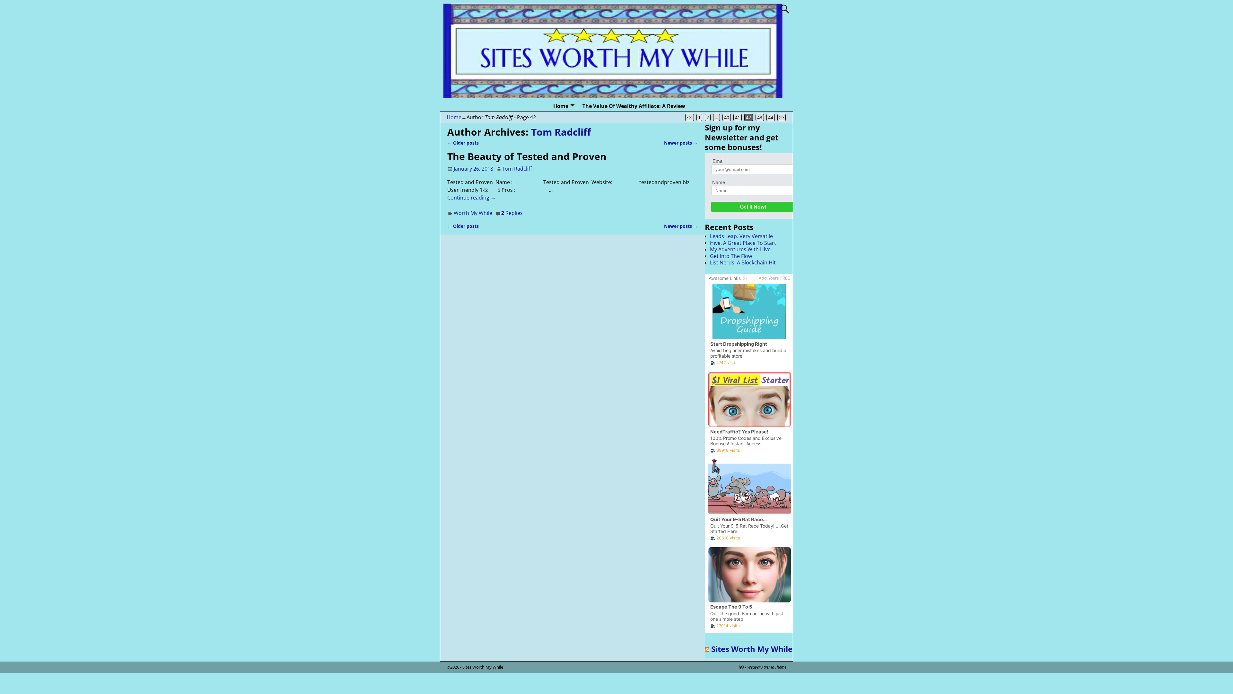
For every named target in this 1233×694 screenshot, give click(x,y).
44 (770, 117)
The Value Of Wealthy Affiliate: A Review (633, 106)
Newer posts (681, 143)
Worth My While (473, 213)
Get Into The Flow (731, 256)
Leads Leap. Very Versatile (741, 236)
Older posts (463, 143)
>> (781, 117)
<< (689, 117)
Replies (512, 213)
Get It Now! (753, 206)
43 (759, 117)
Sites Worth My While (751, 649)
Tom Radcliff (561, 131)
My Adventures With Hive (740, 249)
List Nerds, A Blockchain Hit (743, 262)
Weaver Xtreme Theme (766, 667)
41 (737, 117)
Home (560, 106)
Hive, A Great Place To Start (743, 242)
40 (726, 117)
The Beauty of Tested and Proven (527, 156)
